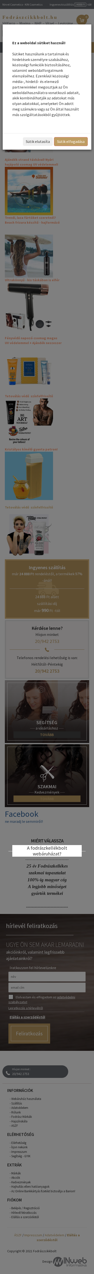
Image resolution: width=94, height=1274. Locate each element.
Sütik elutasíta (38, 141)
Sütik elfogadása (71, 141)
